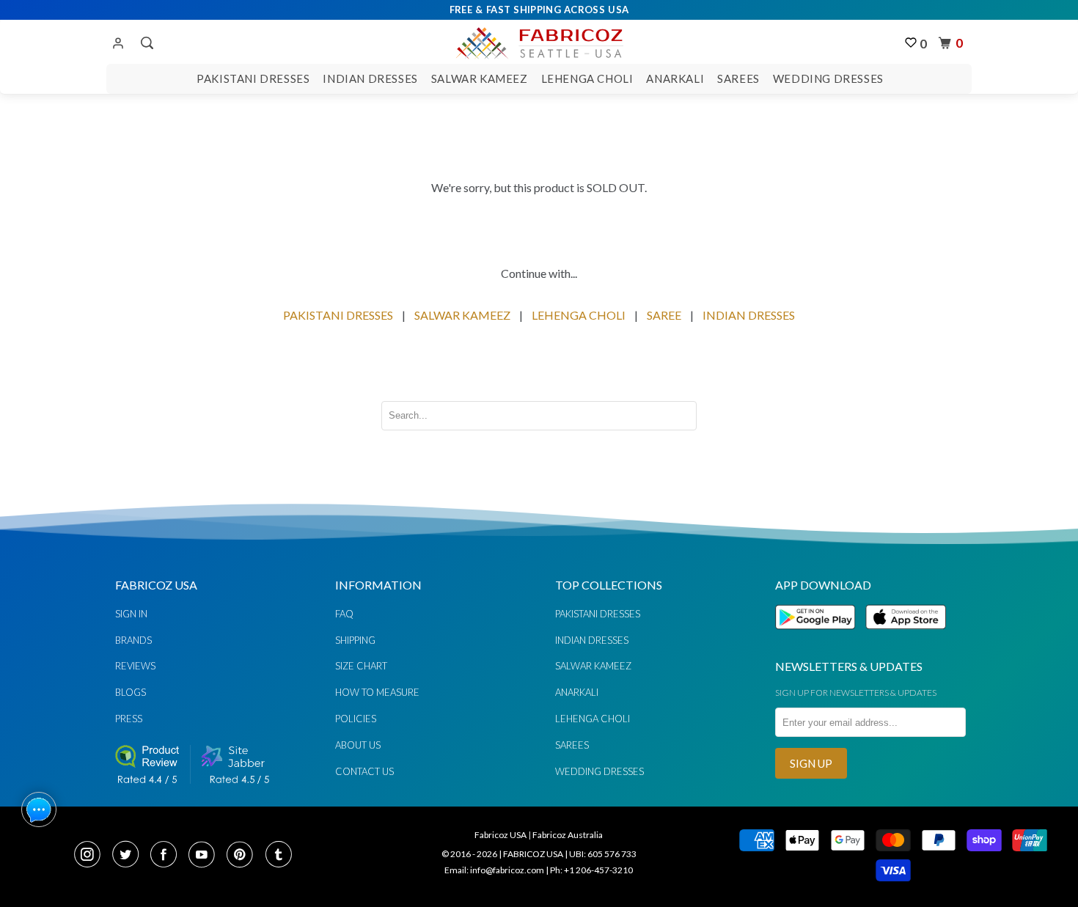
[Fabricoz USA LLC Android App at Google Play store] (819, 637)
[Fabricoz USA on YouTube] (206, 856)
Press (128, 718)
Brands (133, 640)
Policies (355, 718)
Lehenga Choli (587, 78)
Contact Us (364, 771)
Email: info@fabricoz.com (494, 869)
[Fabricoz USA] (539, 41)
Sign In (131, 614)
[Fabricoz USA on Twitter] (130, 856)
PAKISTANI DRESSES (338, 315)
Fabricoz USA (500, 834)
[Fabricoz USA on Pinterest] (244, 856)
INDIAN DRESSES (749, 315)
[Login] (118, 44)
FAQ (344, 614)
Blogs (130, 692)
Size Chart (361, 666)
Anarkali (675, 78)
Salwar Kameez (479, 78)
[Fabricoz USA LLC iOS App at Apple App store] (905, 637)
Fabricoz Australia (567, 834)
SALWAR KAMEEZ (462, 315)
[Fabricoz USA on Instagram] (92, 856)
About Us (358, 745)
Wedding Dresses (828, 78)
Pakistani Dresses (253, 78)
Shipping (355, 640)
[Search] (145, 43)
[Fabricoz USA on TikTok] (280, 856)
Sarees (738, 78)
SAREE (664, 315)
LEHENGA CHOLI (579, 315)
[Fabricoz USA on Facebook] (168, 856)
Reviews (135, 666)
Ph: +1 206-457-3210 (591, 869)
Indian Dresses (370, 78)
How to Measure (377, 692)
